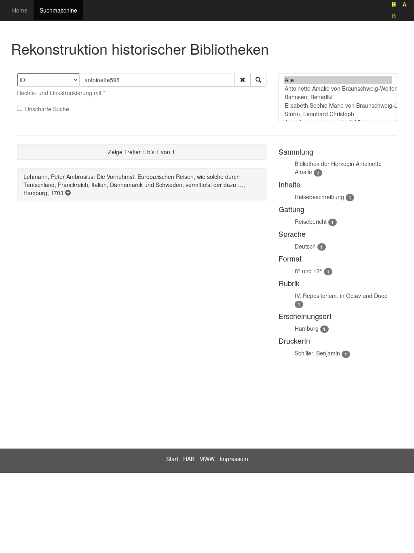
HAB (188, 459)
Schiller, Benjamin (317, 353)
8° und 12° (308, 271)
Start (172, 459)
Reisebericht (311, 221)
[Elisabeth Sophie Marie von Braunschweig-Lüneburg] (338, 105)
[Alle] (338, 80)
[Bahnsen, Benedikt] (338, 97)
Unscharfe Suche (47, 109)
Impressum (234, 459)
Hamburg (307, 328)
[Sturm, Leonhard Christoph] (338, 114)
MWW (207, 459)
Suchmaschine (58, 10)
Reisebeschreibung (319, 197)
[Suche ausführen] (258, 80)
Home (19, 10)
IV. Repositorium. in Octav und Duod (341, 295)
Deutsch (305, 246)
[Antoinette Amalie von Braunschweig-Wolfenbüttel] (338, 88)
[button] (242, 80)
